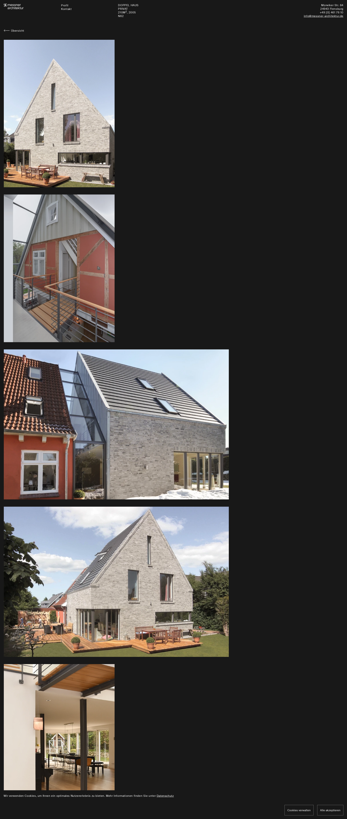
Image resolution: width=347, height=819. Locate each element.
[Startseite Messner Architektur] (30, 6)
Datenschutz (165, 796)
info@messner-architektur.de (323, 16)
